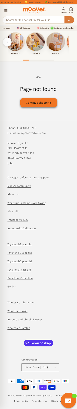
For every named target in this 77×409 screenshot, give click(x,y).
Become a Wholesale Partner (24, 319)
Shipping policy (58, 401)
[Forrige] (7, 41)
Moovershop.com (24, 395)
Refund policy (62, 395)
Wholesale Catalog (18, 328)
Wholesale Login (17, 311)
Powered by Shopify (42, 395)
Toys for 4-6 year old (19, 261)
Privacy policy (21, 401)
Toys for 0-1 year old (19, 244)
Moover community (19, 186)
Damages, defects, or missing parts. (28, 177)
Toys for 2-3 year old (19, 252)
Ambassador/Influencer (21, 228)
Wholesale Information (21, 302)
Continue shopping (38, 102)
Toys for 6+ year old (19, 269)
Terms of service (39, 401)
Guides (11, 286)
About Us (13, 194)
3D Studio (13, 211)
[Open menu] (6, 10)
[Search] (69, 19)
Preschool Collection (20, 278)
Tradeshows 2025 (17, 219)
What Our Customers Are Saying (26, 203)
